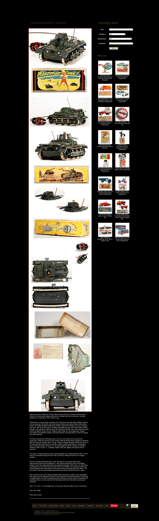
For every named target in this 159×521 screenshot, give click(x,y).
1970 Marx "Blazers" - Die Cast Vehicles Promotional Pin (122, 123)
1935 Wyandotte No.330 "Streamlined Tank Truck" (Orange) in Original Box (105, 100)
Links (74, 505)
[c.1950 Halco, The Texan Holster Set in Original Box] (122, 167)
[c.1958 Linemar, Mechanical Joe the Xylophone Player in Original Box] (122, 144)
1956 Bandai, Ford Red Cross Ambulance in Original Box (122, 100)
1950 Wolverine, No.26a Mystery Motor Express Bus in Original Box (122, 239)
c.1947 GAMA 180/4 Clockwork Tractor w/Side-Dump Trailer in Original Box (122, 217)
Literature (90, 505)
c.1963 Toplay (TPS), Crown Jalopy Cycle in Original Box (122, 193)
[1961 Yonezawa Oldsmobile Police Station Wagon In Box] (105, 236)
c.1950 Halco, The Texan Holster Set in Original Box (122, 168)
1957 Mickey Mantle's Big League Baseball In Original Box (105, 169)
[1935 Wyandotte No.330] (105, 97)
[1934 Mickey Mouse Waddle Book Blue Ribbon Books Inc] (105, 144)
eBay (106, 505)
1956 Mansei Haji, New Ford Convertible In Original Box (122, 77)
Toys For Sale (53, 505)
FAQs (62, 505)
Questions (81, 505)
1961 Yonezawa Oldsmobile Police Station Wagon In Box (105, 239)
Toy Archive (43, 505)
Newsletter (99, 505)
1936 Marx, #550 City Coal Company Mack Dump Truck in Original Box (105, 193)
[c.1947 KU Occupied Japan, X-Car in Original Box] (105, 213)
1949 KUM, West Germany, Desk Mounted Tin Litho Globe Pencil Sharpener (105, 78)
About (68, 505)
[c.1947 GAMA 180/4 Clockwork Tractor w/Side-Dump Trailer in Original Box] (122, 213)
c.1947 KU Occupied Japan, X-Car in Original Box (105, 216)
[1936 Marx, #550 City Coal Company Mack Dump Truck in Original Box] (105, 190)
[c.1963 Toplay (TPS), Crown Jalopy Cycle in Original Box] (122, 190)
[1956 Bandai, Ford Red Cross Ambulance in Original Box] (122, 97)
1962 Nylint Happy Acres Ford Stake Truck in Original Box (105, 123)
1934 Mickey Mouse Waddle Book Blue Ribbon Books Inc (105, 146)
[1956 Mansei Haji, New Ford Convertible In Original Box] (122, 74)
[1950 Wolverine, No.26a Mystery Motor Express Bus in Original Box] (122, 236)
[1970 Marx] (122, 120)
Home (35, 505)
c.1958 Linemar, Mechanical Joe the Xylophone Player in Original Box (122, 147)
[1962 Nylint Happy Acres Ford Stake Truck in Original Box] (105, 120)
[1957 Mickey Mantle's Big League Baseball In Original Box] (105, 167)
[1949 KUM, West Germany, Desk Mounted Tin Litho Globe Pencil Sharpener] (105, 74)
